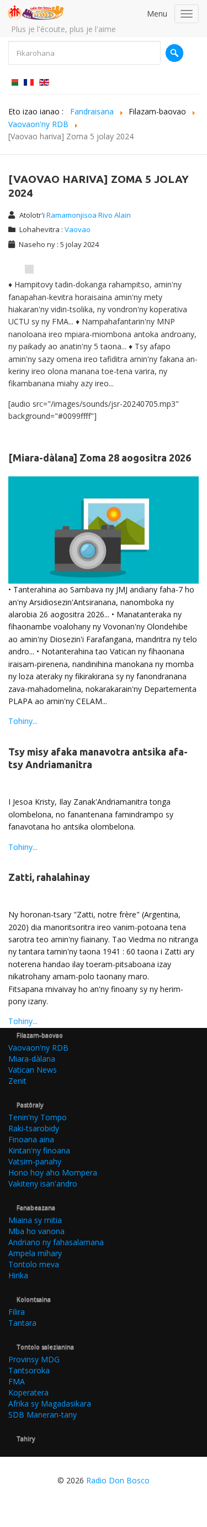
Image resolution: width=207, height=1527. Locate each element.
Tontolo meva (33, 1264)
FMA (16, 1381)
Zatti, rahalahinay (49, 877)
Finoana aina (31, 1139)
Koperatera (28, 1392)
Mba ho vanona (36, 1231)
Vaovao (78, 229)
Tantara (22, 1323)
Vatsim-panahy (34, 1161)
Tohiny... (23, 721)
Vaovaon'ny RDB (38, 1047)
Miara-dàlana (31, 1058)
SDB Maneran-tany (42, 1414)
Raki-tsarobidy (33, 1128)
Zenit (17, 1080)
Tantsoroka (29, 1370)
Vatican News (32, 1069)
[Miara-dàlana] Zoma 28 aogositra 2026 (99, 457)
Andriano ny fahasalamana (56, 1242)
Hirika (18, 1275)
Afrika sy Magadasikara (49, 1403)
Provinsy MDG (34, 1359)
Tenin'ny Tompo (37, 1117)
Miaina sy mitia (35, 1220)
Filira (16, 1311)
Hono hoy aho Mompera (52, 1172)
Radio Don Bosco (118, 1480)
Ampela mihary (35, 1253)
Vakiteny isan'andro (42, 1183)
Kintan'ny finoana (39, 1150)
